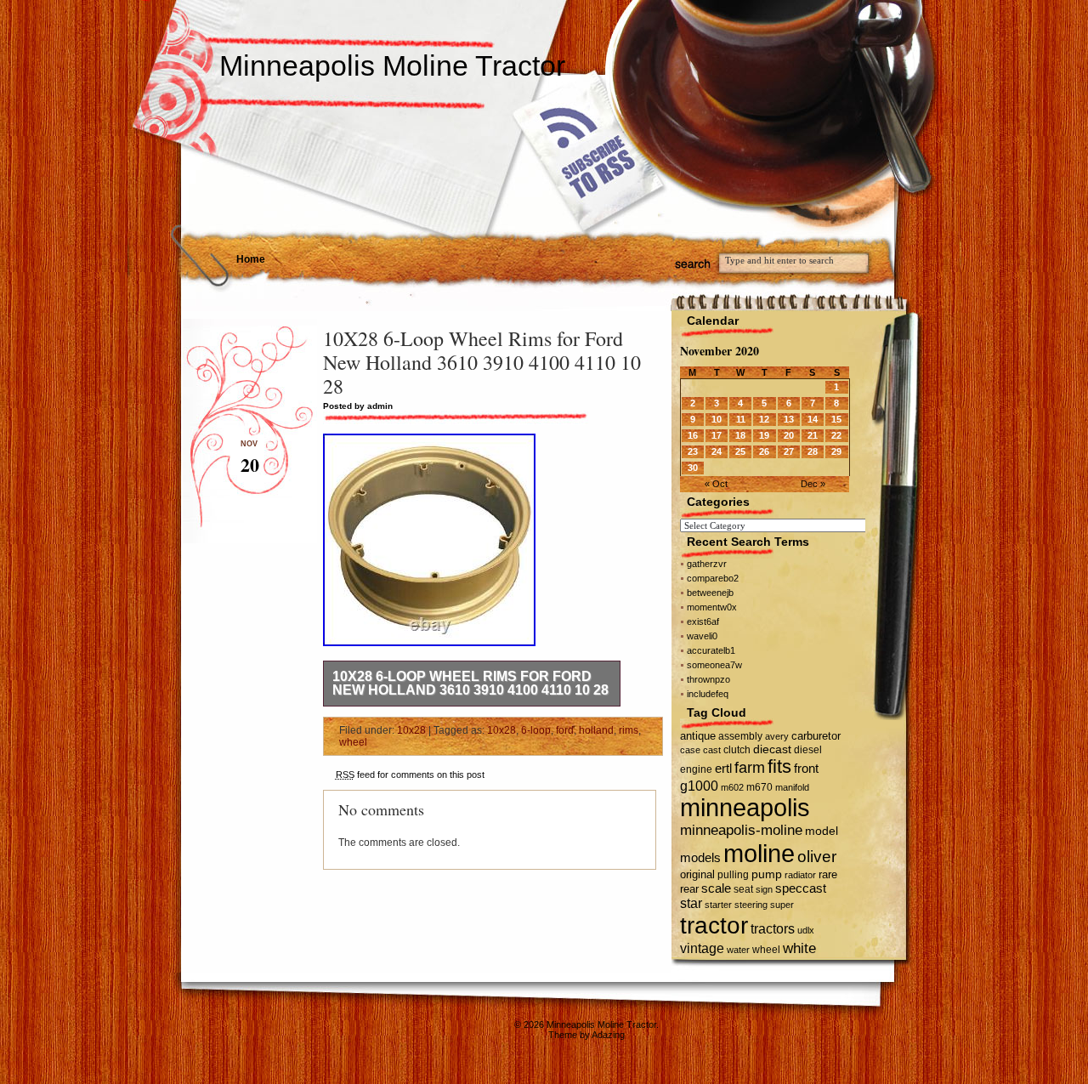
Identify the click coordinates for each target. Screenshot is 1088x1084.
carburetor (816, 735)
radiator (800, 875)
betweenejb (710, 592)
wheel (353, 742)
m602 (732, 787)
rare (828, 874)
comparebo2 (713, 578)
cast (712, 750)
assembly (740, 736)
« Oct (716, 484)
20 (789, 435)
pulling (733, 875)
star (691, 903)
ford (565, 730)
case (690, 750)
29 (836, 451)
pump (766, 874)
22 (836, 435)
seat (743, 889)
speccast (800, 888)
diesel (808, 749)
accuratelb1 (711, 650)
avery (777, 736)
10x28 (411, 730)
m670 (759, 787)
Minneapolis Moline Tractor (392, 65)
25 (740, 451)
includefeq (707, 694)
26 (764, 451)
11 (740, 419)
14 (813, 419)
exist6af (703, 621)
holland (596, 730)
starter (718, 905)
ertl (723, 768)
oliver (816, 856)
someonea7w (714, 665)
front (806, 768)
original (697, 874)
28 (813, 451)
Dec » (813, 484)
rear (689, 889)
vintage (702, 948)
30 (693, 468)
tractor (714, 925)
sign (764, 889)
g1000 (699, 785)
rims (628, 730)
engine (696, 769)
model (821, 831)
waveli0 (702, 636)
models (700, 857)
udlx (805, 930)
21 (813, 435)
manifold (792, 787)
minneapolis (745, 807)
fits (779, 766)
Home (250, 259)
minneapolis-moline (741, 830)
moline (759, 853)
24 (716, 451)
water (738, 950)
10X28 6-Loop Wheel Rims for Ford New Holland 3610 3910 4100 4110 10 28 (470, 683)
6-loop (536, 730)
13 (789, 419)
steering (751, 905)
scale (716, 888)
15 (836, 419)
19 (764, 435)
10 (716, 419)
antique (698, 735)
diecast (772, 749)
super (782, 905)
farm (749, 767)
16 (693, 435)
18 (740, 435)
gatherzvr (707, 564)
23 (693, 451)
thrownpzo (708, 679)
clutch (737, 750)
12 (764, 419)
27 (789, 451)
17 (716, 435)
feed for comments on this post (410, 774)
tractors (773, 929)
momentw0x (712, 607)
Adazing (608, 1035)
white (799, 947)
